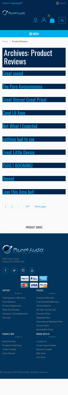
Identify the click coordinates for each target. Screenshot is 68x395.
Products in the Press (12, 345)
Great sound (12, 73)
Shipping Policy (43, 317)
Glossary (6, 317)
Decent (8, 178)
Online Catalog (9, 349)
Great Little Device (18, 152)
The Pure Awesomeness (22, 86)
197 (27, 206)
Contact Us (41, 341)
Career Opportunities (46, 345)
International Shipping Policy (49, 321)
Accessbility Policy (44, 329)
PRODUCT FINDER (62, 20)
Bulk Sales (41, 353)
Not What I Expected (19, 125)
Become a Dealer (44, 349)
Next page (40, 206)
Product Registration (12, 305)
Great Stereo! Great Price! (24, 99)
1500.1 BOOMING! (17, 165)
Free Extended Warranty (47, 301)
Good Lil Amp (13, 112)
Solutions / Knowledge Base (15, 313)
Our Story (41, 357)
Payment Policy (43, 313)
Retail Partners (9, 341)
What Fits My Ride (10, 309)
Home (5, 41)
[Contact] (35, 20)
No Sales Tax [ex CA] (45, 309)
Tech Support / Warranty (13, 297)
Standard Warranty (45, 297)
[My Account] (44, 20)
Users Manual (8, 353)
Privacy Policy (42, 325)
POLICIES (39, 290)
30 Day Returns (43, 305)
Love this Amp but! (18, 191)
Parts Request (8, 301)
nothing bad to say (18, 139)
